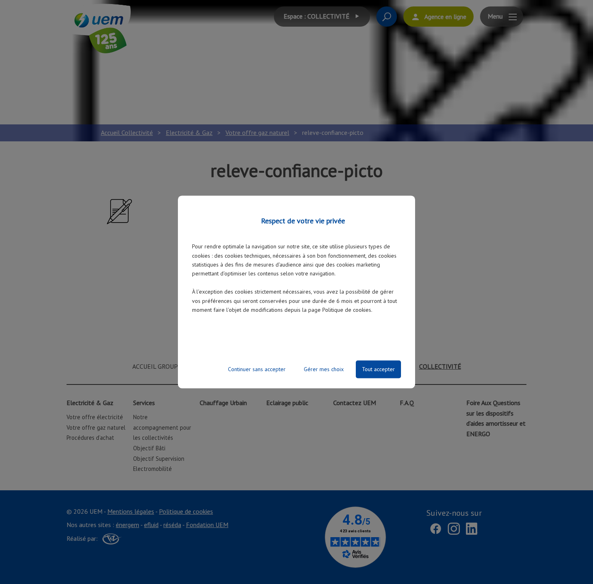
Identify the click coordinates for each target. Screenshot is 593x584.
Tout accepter (378, 369)
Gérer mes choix (324, 369)
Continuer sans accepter (257, 369)
